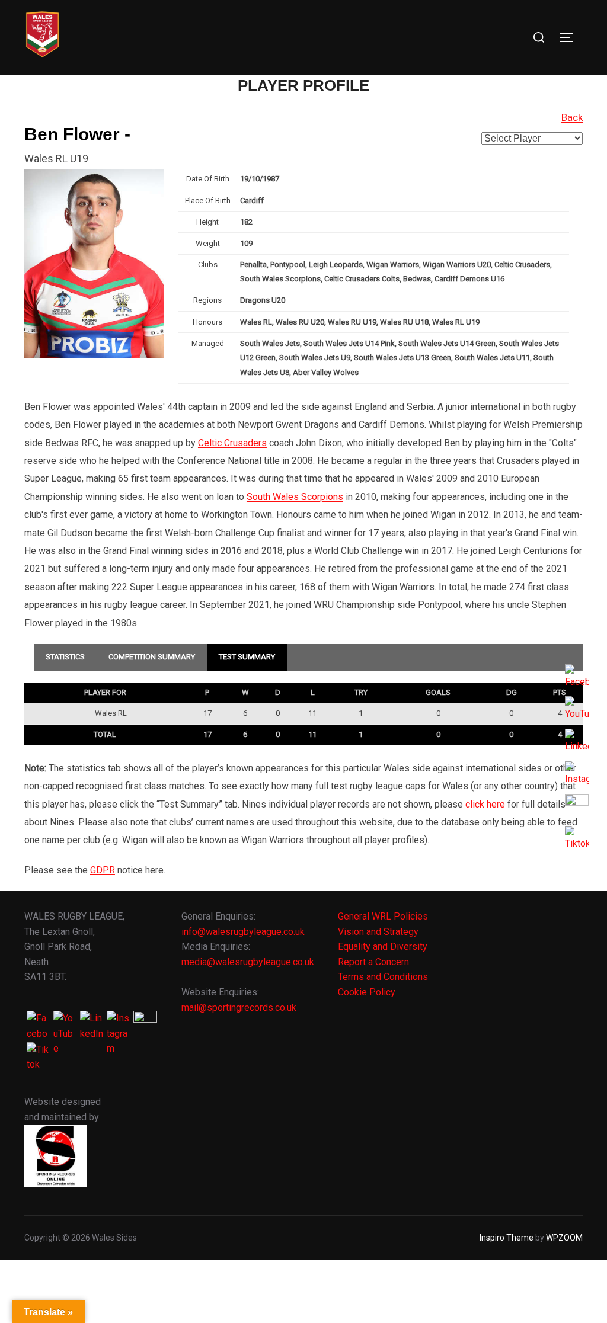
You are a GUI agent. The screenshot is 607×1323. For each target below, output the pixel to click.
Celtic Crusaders (232, 443)
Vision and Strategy (378, 931)
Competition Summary (151, 656)
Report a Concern (373, 962)
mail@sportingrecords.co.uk (238, 1007)
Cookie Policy (366, 992)
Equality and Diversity (382, 946)
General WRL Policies (383, 916)
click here (485, 804)
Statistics (65, 656)
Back (572, 117)
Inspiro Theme (506, 1237)
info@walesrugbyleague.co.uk (243, 931)
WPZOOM (564, 1237)
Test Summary (247, 656)
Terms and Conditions (383, 976)
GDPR (102, 870)
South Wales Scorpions (295, 496)
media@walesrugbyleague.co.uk (247, 962)
